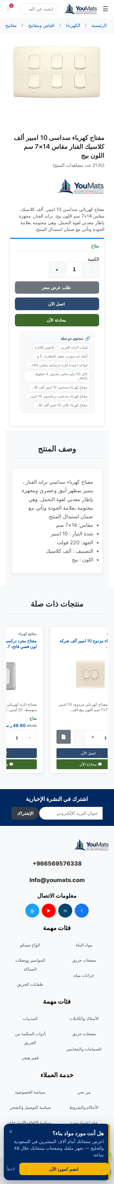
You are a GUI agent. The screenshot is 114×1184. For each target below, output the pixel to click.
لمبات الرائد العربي (74, 347)
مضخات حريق (84, 960)
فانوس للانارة (44, 347)
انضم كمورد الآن (64, 1169)
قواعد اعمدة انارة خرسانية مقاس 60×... (58, 365)
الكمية (93, 259)
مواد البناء (84, 944)
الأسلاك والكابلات (84, 1018)
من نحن (84, 1092)
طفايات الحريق (30, 984)
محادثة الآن (57, 320)
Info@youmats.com (57, 880)
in (65, 910)
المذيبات (30, 1018)
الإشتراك (25, 813)
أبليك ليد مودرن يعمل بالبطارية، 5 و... (61, 356)
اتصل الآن (57, 303)
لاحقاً (11, 1169)
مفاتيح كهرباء (29, 633)
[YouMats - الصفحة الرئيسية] (80, 186)
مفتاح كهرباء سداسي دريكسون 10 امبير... (57, 396)
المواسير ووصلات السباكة (30, 964)
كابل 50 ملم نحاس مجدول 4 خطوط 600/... (61, 376)
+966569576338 (57, 863)
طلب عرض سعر (57, 287)
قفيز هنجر (30, 1057)
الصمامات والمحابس (84, 1048)
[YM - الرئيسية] (80, 9)
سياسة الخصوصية (30, 1092)
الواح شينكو (30, 944)
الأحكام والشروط (83, 1107)
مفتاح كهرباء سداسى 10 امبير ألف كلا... (59, 387)
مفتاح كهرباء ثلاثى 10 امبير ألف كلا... (61, 405)
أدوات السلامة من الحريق (30, 1038)
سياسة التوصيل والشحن (30, 1107)
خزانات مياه (84, 975)
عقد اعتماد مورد (84, 1122)
